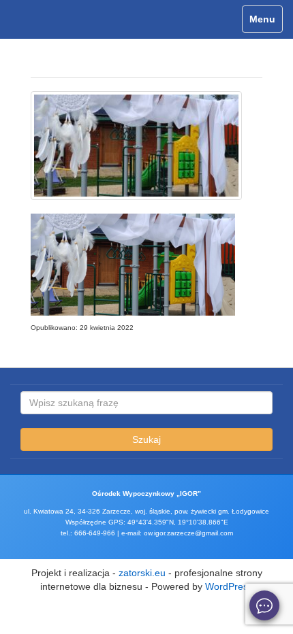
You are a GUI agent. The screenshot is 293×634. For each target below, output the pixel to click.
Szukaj (146, 439)
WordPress (229, 586)
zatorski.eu (142, 572)
